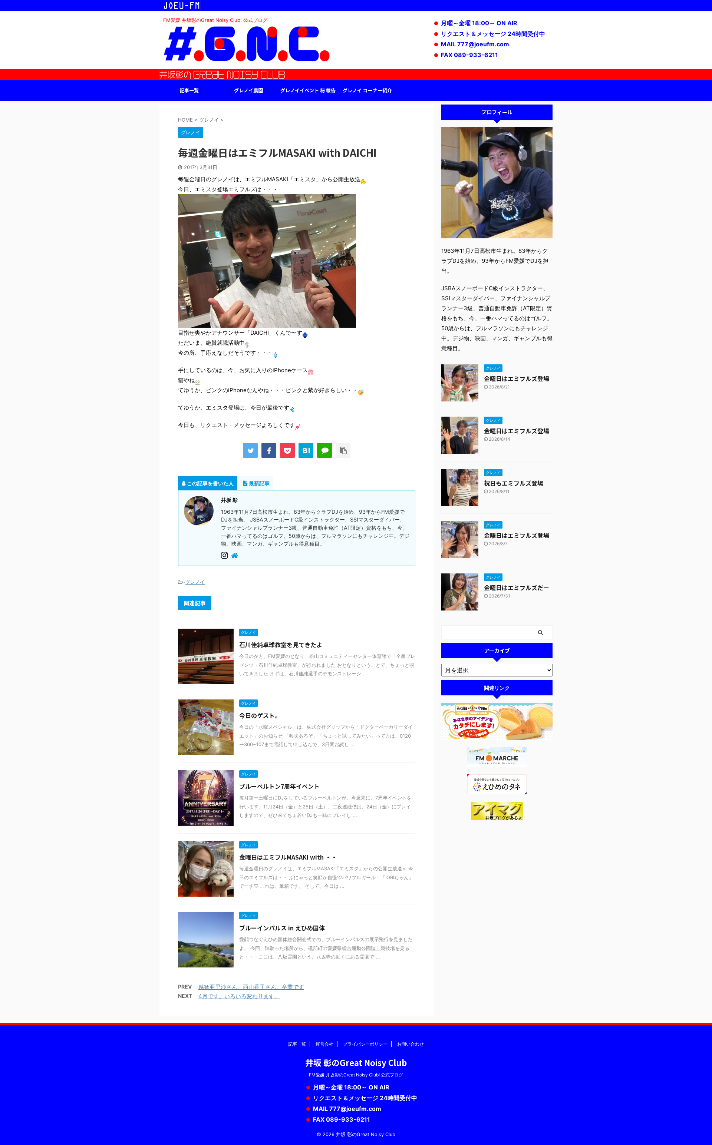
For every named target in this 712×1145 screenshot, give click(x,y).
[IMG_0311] (267, 322)
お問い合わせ (410, 1044)
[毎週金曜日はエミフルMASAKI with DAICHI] (306, 450)
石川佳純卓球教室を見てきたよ (280, 644)
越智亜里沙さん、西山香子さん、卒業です (251, 986)
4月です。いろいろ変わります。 (239, 996)
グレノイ (195, 582)
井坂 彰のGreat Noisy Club (356, 1062)
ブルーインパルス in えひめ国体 (282, 927)
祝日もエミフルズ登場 (513, 483)
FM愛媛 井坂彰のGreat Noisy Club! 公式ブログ (356, 1075)
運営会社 (324, 1044)
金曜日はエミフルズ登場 (516, 378)
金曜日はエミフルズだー (516, 587)
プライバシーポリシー (365, 1044)
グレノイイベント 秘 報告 (308, 90)
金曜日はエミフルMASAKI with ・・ (288, 857)
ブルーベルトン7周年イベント (279, 786)
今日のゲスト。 (260, 715)
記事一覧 (189, 90)
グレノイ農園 (248, 90)
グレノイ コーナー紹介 (367, 90)
